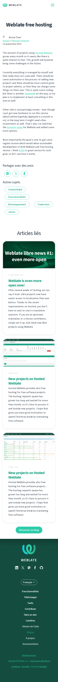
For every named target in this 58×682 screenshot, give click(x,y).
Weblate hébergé (20, 40)
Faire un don (30, 614)
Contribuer (30, 609)
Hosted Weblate (43, 52)
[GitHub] (41, 567)
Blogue (6, 40)
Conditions (15, 666)
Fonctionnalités (17, 197)
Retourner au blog (29, 530)
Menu (52, 5)
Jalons (11, 212)
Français (27, 582)
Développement (17, 204)
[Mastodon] (29, 567)
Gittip (22, 150)
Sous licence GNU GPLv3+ (40, 661)
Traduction (43, 204)
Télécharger (30, 597)
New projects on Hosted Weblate (26, 381)
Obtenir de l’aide (30, 626)
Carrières (30, 620)
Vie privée (25, 666)
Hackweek (30, 93)
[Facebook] (35, 567)
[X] (23, 567)
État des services (29, 655)
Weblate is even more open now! (24, 283)
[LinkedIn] (17, 567)
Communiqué (15, 189)
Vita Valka (43, 666)
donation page (15, 127)
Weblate (15, 5)
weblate (29, 560)
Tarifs (30, 603)
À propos (30, 638)
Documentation (30, 644)
